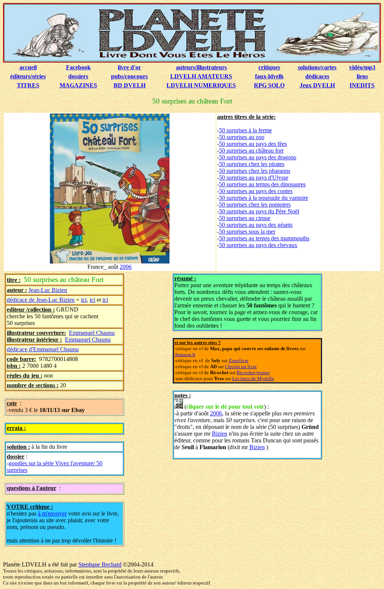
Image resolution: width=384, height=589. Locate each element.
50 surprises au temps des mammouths (264, 238)
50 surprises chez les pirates (251, 164)
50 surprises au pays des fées (253, 144)
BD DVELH (130, 85)
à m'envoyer (52, 513)
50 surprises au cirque (244, 218)
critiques (269, 67)
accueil (28, 67)
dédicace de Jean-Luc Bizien (41, 300)
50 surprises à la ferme (245, 130)
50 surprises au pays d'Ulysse (253, 177)
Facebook (78, 67)
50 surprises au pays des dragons (257, 157)
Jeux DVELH (317, 85)
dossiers (78, 76)
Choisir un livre (241, 366)
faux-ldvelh (269, 76)
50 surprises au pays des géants (255, 225)
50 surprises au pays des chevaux (258, 245)
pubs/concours (129, 76)
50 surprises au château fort (251, 150)
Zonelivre (239, 360)
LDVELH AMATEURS (201, 76)
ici (84, 300)
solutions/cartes (317, 67)
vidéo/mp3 (362, 67)
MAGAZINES (78, 85)
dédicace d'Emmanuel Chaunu (43, 349)
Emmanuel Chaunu (92, 333)
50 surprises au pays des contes (255, 191)
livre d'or (129, 67)
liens (362, 76)
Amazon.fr (184, 354)
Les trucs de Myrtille (253, 378)
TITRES (28, 85)
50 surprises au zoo (241, 137)
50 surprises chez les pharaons (254, 171)
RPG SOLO (269, 85)
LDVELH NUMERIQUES (201, 85)
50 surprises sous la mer (247, 231)
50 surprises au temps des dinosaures (262, 184)
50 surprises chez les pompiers (255, 204)
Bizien (219, 433)
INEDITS (362, 85)
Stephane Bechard (100, 564)
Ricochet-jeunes (253, 372)
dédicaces (317, 76)
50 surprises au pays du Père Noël (259, 211)
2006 (126, 267)
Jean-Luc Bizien (47, 290)
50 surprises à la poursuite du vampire (263, 198)
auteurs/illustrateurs (201, 67)
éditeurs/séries (28, 76)
